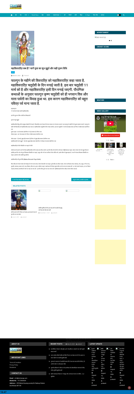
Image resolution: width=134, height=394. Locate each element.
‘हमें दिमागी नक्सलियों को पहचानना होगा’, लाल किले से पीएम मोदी (112, 356)
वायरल (102, 15)
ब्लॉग (76, 15)
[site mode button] (119, 15)
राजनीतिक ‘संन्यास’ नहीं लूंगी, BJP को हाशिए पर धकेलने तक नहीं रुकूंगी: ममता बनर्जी (68, 350)
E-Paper (87, 15)
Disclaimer (13, 367)
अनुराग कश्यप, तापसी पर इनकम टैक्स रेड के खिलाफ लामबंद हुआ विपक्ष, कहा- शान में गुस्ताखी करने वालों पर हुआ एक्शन (82, 179)
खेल (43, 15)
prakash (26, 75)
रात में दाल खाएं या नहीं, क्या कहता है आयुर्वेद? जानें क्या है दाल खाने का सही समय (22, 179)
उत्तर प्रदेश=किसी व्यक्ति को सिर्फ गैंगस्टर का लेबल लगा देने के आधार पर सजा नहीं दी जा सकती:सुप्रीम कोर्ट (68, 356)
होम (16, 15)
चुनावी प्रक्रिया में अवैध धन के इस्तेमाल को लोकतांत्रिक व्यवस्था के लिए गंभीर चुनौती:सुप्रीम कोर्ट (68, 369)
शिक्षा (81, 15)
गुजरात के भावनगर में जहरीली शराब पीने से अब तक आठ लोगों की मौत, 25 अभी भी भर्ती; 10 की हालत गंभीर (68, 363)
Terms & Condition (15, 362)
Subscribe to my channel (111, 135)
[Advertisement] (110, 182)
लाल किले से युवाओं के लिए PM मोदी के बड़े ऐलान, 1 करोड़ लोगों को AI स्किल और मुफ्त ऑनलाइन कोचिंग (122, 359)
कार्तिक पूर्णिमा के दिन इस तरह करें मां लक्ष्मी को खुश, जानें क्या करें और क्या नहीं (50, 209)
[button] (112, 140)
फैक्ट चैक (95, 15)
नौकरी (69, 15)
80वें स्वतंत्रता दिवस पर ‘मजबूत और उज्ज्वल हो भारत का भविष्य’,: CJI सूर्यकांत (67, 375)
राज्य (26, 15)
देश (20, 15)
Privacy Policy (14, 365)
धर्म (64, 15)
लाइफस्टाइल (56, 15)
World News (35, 15)
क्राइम (48, 15)
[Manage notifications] (129, 387)
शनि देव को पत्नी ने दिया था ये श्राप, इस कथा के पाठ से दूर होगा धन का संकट (24, 213)
